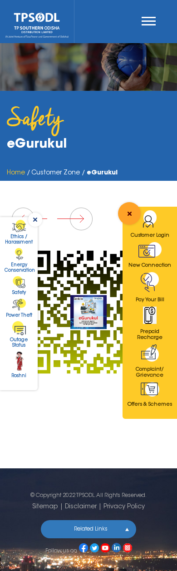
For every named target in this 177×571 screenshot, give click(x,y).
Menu (151, 21)
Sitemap (45, 507)
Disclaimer (81, 507)
